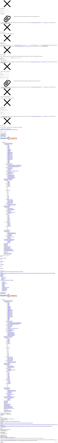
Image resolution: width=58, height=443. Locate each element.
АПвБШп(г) (9, 150)
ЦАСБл (9, 148)
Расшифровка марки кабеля (40, 273)
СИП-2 (9, 160)
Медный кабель (10, 173)
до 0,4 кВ (9, 380)
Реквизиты (16, 271)
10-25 (8, 215)
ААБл (8, 305)
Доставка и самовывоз (3, 129)
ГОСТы (56, 424)
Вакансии (13, 271)
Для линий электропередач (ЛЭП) (13, 170)
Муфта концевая (10, 208)
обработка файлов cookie (12, 439)
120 (8, 353)
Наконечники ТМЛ (11, 367)
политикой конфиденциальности (36, 22)
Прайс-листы (3, 278)
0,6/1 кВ (9, 184)
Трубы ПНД (9, 398)
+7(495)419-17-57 (3, 128)
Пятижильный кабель (11, 178)
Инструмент (9, 238)
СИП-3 (9, 182)
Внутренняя (9, 211)
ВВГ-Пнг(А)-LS (10, 155)
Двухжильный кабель (11, 175)
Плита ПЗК (6, 244)
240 (8, 198)
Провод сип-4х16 (10, 202)
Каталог (2, 279)
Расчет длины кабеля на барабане (50, 273)
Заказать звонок (8, 128)
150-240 (9, 219)
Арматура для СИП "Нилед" (12, 204)
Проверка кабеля (14, 129)
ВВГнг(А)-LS (10, 154)
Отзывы (1, 275)
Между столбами (10, 358)
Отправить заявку (7, 23)
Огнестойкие (10, 169)
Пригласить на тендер (3, 436)
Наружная (9, 213)
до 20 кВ (9, 225)
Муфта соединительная (11, 209)
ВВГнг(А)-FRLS (10, 156)
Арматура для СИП (9, 203)
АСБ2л (9, 146)
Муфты (9, 241)
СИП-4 (9, 161)
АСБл (8, 145)
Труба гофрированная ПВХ (8, 406)
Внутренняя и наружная (11, 212)
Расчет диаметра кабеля (32, 273)
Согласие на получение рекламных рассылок (41, 426)
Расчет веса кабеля (25, 273)
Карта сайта (50, 426)
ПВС (8, 162)
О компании (4, 281)
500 (8, 220)
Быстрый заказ (3, 277)
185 (8, 197)
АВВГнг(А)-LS (10, 153)
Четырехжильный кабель (11, 177)
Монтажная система (11, 236)
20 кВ (8, 185)
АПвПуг (9, 151)
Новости (7, 271)
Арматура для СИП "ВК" (11, 362)
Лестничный (10, 234)
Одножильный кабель (11, 174)
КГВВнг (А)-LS (10, 157)
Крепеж (9, 237)
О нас (1, 271)
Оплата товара (9, 129)
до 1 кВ (9, 223)
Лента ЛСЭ (6, 245)
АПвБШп (9, 149)
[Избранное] (7, 280)
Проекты (1, 274)
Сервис (3, 282)
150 (8, 354)
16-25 (8, 216)
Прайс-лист (4, 290)
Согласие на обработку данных (29, 426)
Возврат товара (20, 273)
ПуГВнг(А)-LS (10, 163)
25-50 (8, 217)
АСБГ (8, 147)
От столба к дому (10, 200)
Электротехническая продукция (9, 250)
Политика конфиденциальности (19, 426)
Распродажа (6, 252)
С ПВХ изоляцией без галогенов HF (13, 166)
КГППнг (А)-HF (10, 158)
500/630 (9, 221)
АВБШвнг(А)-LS (10, 310)
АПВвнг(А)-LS (10, 309)
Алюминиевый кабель (11, 172)
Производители (4, 283)
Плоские (9, 327)
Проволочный (10, 235)
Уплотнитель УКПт (7, 247)
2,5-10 (8, 214)
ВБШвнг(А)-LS (10, 159)
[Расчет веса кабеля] (2, 280)
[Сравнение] (11, 280)
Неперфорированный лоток (12, 233)
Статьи (10, 271)
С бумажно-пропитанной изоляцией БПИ (14, 322)
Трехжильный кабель (11, 176)
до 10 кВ (9, 224)
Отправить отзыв (7, 117)
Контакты (1, 276)
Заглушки (9, 242)
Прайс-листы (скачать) (7, 411)
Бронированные (10, 168)
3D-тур (19, 271)
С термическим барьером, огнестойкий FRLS (15, 323)
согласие (11, 22)
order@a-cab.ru (3, 133)
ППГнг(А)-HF (10, 314)
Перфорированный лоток (11, 232)
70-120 (9, 376)
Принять (2, 442)
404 (0, 417)
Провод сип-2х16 (10, 201)
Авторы (22, 271)
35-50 (8, 375)
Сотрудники (4, 271)
